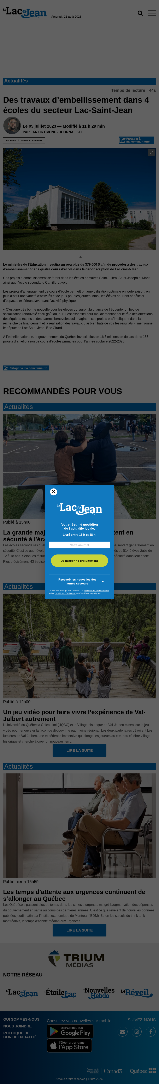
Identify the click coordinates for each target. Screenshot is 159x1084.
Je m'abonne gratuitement (79, 560)
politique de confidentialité (96, 590)
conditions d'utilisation (65, 593)
